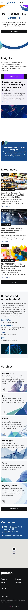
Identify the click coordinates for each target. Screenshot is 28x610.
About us (4, 579)
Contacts (18, 583)
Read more (5, 102)
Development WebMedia (14, 606)
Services (18, 579)
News (3, 583)
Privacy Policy (4, 596)
